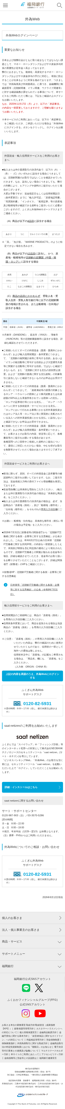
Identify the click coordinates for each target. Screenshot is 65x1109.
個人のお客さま (12, 917)
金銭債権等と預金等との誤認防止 (20, 1058)
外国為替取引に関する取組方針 (32, 1043)
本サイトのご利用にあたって (25, 1054)
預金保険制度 (52, 1040)
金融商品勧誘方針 (48, 1032)
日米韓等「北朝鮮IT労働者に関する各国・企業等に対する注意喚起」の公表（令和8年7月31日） (34, 590)
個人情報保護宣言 (28, 1032)
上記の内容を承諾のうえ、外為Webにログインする (32, 676)
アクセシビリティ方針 (52, 1054)
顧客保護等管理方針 (24, 1028)
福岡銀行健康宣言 (48, 1058)
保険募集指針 (8, 1043)
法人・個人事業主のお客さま (21, 929)
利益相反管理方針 (35, 1040)
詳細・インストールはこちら (21, 787)
